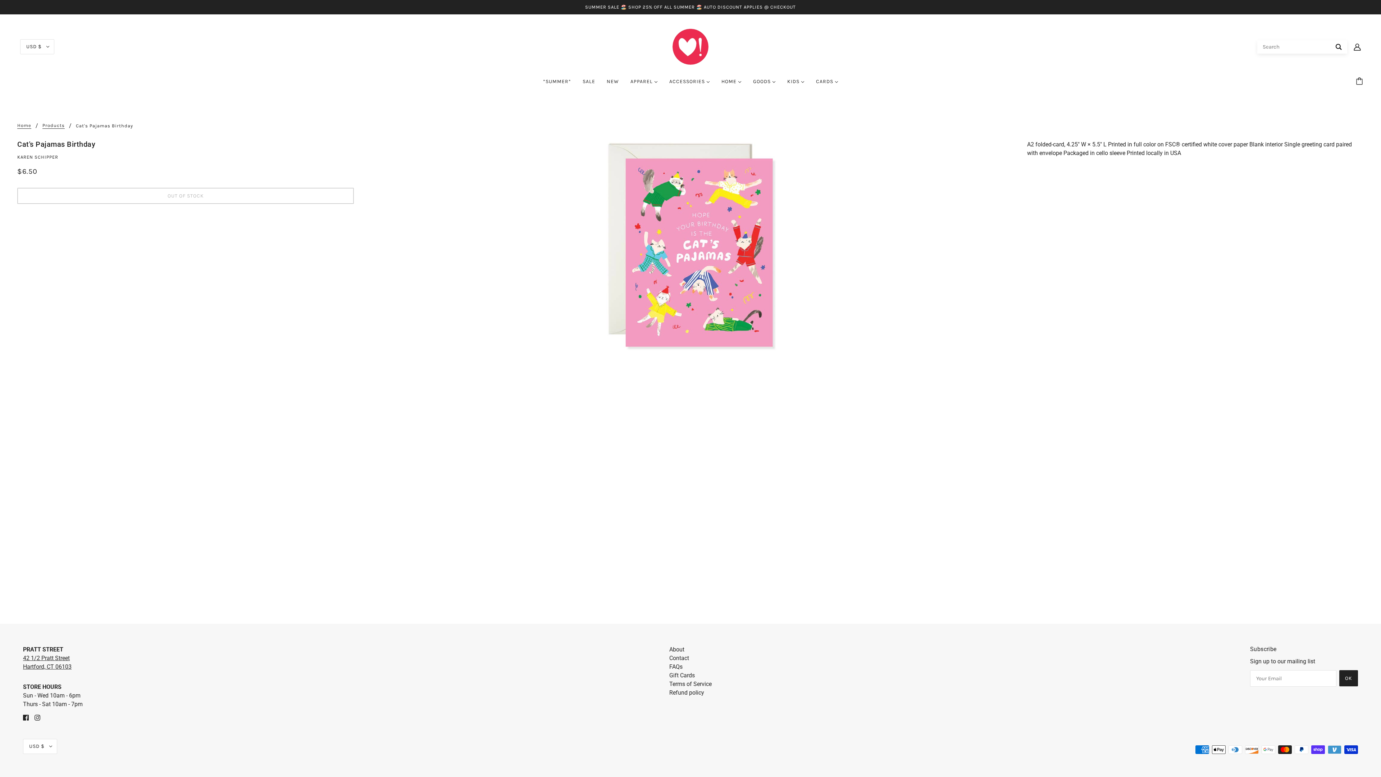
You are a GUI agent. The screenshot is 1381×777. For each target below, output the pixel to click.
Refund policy (686, 692)
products (53, 125)
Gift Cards (682, 675)
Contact (679, 658)
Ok (1348, 678)
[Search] (1338, 47)
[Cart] (1360, 82)
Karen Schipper (37, 157)
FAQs (676, 666)
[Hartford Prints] (690, 46)
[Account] (1357, 47)
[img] (26, 717)
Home (24, 125)
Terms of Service (690, 684)
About (676, 649)
